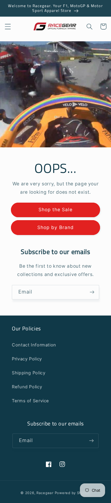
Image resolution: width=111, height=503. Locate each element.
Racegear (45, 493)
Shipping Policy (28, 373)
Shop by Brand (55, 227)
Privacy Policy (27, 359)
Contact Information (34, 345)
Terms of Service (30, 400)
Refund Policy (27, 387)
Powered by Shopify (73, 493)
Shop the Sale (55, 209)
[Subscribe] (92, 292)
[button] (8, 26)
